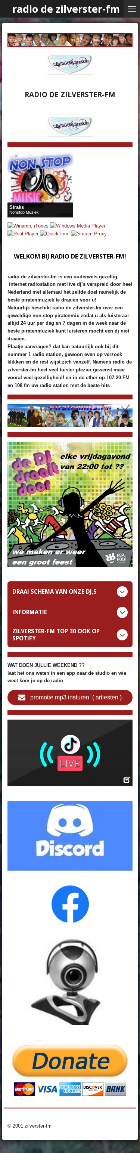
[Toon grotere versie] (70, 504)
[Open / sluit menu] (132, 9)
